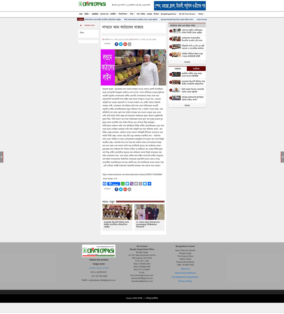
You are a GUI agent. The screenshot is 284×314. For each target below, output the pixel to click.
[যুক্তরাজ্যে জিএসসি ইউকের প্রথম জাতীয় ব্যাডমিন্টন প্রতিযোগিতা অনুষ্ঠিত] (117, 212)
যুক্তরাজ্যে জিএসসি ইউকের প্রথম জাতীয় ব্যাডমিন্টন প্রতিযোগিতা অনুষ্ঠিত (90, 19)
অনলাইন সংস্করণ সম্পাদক (99, 267)
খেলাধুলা (149, 14)
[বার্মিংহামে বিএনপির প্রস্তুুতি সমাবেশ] (282, 156)
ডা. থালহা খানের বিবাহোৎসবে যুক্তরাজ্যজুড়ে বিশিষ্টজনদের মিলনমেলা (148, 224)
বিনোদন (156, 14)
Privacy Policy (185, 281)
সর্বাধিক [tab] (196, 68)
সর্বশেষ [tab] (178, 68)
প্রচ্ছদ (81, 14)
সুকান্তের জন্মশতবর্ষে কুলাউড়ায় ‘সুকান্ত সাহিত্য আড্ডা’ (168, 19)
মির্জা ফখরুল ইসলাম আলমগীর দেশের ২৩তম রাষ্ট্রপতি (132, 19)
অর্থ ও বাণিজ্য (141, 14)
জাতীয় (86, 14)
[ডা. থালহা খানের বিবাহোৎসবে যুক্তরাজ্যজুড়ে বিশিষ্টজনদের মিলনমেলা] (150, 212)
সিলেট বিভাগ (123, 14)
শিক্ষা (132, 14)
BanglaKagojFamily (168, 14)
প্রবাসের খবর (104, 14)
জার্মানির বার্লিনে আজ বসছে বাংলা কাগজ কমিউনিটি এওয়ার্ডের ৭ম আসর (192, 74)
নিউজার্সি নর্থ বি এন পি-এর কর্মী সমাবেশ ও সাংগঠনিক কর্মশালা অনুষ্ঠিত (193, 46)
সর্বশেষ (187, 105)
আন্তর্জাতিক (95, 14)
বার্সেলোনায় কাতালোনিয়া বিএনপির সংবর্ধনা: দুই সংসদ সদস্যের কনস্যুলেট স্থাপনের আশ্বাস (192, 39)
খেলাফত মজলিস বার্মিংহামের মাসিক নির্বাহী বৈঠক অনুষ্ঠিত (192, 31)
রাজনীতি (113, 14)
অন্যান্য (200, 14)
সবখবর (187, 61)
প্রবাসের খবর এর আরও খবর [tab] (182, 25)
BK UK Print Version (187, 14)
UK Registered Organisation (185, 276)
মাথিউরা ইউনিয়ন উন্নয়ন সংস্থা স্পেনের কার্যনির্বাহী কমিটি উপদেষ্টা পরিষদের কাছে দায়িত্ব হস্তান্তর (192, 54)
